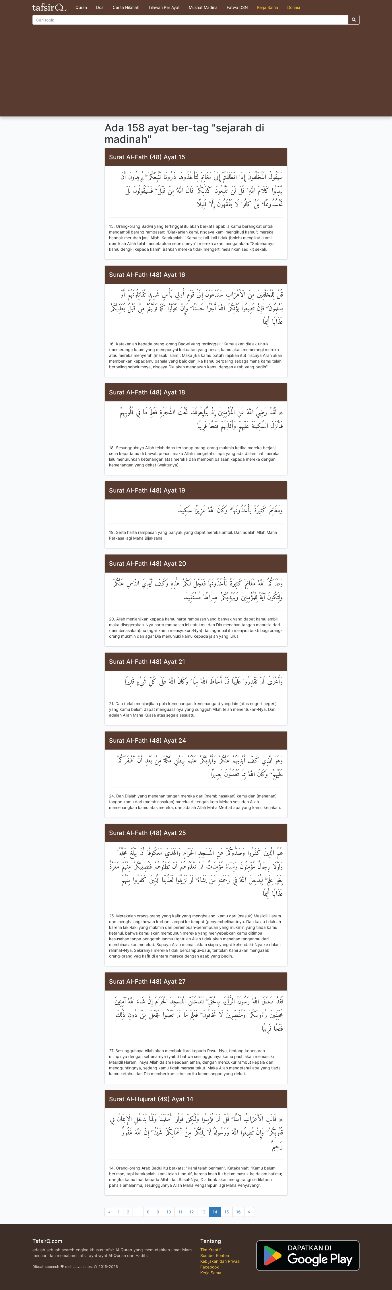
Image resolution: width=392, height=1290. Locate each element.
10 (168, 1211)
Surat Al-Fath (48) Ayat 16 (147, 274)
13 (203, 1211)
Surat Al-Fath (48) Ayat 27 (147, 981)
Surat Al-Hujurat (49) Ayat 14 (151, 1099)
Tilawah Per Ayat (164, 7)
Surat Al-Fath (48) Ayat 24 (147, 740)
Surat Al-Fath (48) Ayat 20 (147, 563)
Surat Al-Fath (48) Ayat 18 (147, 392)
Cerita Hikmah (126, 7)
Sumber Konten (214, 1255)
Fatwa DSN (237, 7)
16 (238, 1211)
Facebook (209, 1266)
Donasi (293, 7)
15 (226, 1211)
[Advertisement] (196, 73)
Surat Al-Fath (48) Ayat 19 (147, 490)
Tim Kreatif (210, 1249)
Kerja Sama (267, 7)
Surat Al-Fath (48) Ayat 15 (147, 157)
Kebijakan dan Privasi (220, 1261)
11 (180, 1211)
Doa (100, 7)
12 (191, 1211)
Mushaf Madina (203, 7)
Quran (81, 7)
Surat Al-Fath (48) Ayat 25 (147, 832)
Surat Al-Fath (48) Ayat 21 (147, 661)
